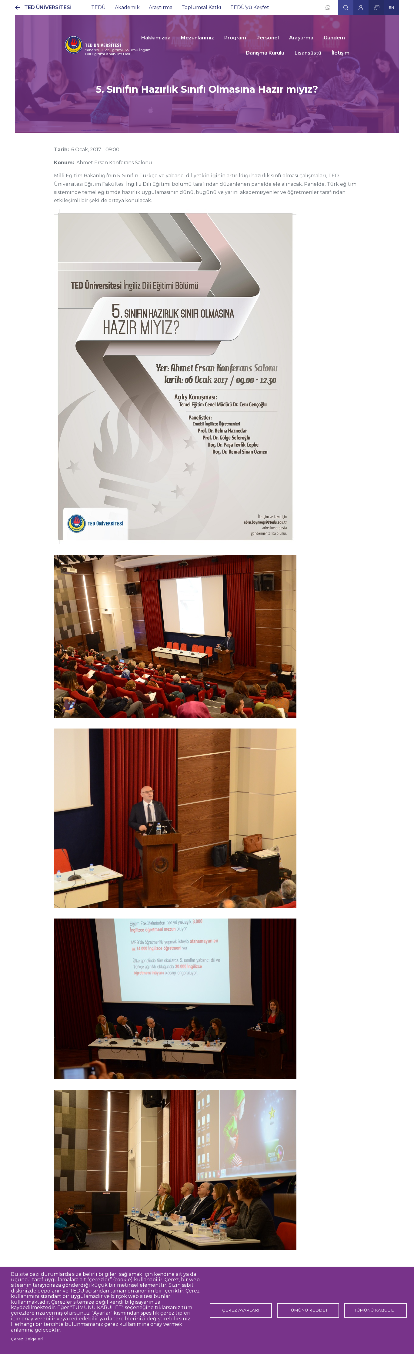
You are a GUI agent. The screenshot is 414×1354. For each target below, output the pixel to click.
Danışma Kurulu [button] (265, 53)
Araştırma (160, 7)
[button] (345, 7)
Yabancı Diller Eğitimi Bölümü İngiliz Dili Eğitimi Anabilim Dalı (117, 52)
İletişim (340, 53)
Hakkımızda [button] (156, 38)
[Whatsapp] (328, 7)
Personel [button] (267, 38)
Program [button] (235, 38)
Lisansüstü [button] (308, 53)
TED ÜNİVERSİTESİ (48, 7)
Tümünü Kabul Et (375, 1310)
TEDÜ (98, 7)
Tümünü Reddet (308, 1310)
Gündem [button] (334, 38)
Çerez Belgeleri (27, 1338)
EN (391, 7)
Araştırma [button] (301, 38)
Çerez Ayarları (240, 1310)
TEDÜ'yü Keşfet (249, 7)
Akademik (127, 7)
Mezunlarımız (197, 38)
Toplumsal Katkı (201, 7)
